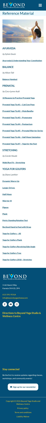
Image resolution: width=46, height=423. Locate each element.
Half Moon (7, 194)
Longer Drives (8, 188)
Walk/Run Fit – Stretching (13, 162)
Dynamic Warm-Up (10, 181)
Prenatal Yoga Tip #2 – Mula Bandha (17, 111)
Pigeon (5, 207)
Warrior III (7, 201)
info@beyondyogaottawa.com (15, 298)
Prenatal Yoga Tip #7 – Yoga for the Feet (19, 144)
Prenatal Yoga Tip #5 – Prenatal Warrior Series (22, 130)
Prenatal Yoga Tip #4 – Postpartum (17, 124)
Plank (4, 214)
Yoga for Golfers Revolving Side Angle (18, 246)
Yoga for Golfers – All (11, 233)
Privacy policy (23, 408)
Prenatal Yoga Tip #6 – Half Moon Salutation (21, 137)
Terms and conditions (23, 412)
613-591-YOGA (9, 294)
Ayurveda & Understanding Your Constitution (22, 60)
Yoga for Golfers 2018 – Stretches (17, 259)
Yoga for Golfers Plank (12, 240)
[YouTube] (10, 304)
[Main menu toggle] (40, 5)
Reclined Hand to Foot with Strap (16, 227)
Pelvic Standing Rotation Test (15, 220)
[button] (23, 387)
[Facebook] (4, 304)
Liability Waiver (23, 417)
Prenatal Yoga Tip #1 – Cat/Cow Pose (18, 104)
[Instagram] (16, 304)
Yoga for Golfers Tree (11, 253)
